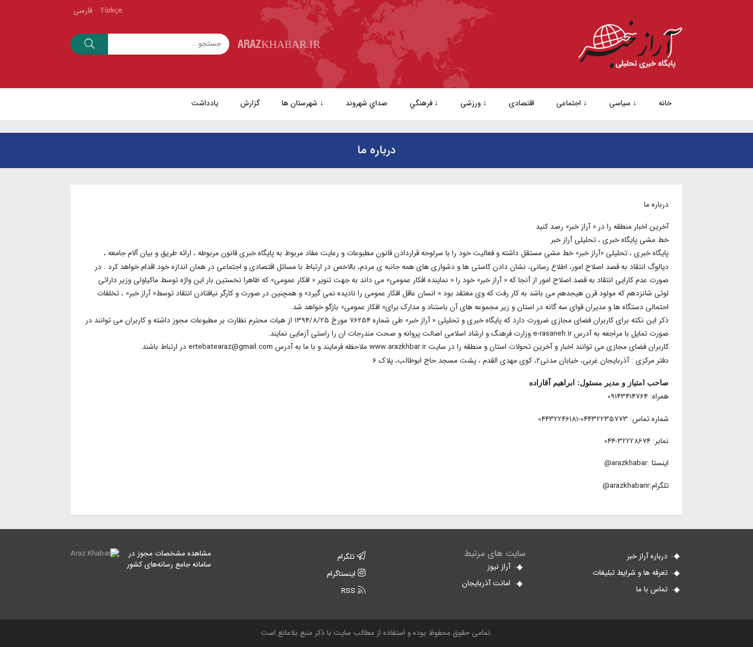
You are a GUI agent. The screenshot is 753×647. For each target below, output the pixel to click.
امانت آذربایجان (487, 583)
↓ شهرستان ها (303, 103)
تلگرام (347, 557)
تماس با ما (653, 589)
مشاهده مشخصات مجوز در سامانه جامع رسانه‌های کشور (169, 559)
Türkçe (111, 11)
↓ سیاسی (623, 103)
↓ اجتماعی (571, 103)
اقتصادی (521, 103)
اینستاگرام (342, 574)
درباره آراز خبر (648, 556)
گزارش (250, 103)
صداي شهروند (367, 103)
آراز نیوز (500, 567)
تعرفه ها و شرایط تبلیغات (631, 573)
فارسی (82, 11)
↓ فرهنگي (424, 103)
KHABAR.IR (279, 43)
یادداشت (204, 103)
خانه (665, 103)
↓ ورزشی (473, 103)
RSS (349, 591)
